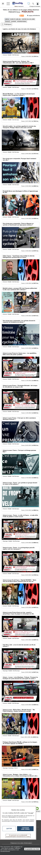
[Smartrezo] (19, 3)
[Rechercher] (33, 3)
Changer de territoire (34, 6)
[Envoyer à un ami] (37, 808)
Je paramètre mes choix (32, 849)
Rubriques (7, 24)
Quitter (9, 828)
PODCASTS (27, 12)
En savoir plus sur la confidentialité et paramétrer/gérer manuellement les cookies (18, 836)
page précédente (34, 15)
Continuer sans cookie (25, 828)
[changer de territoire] (28, 3)
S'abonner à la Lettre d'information (21, 843)
